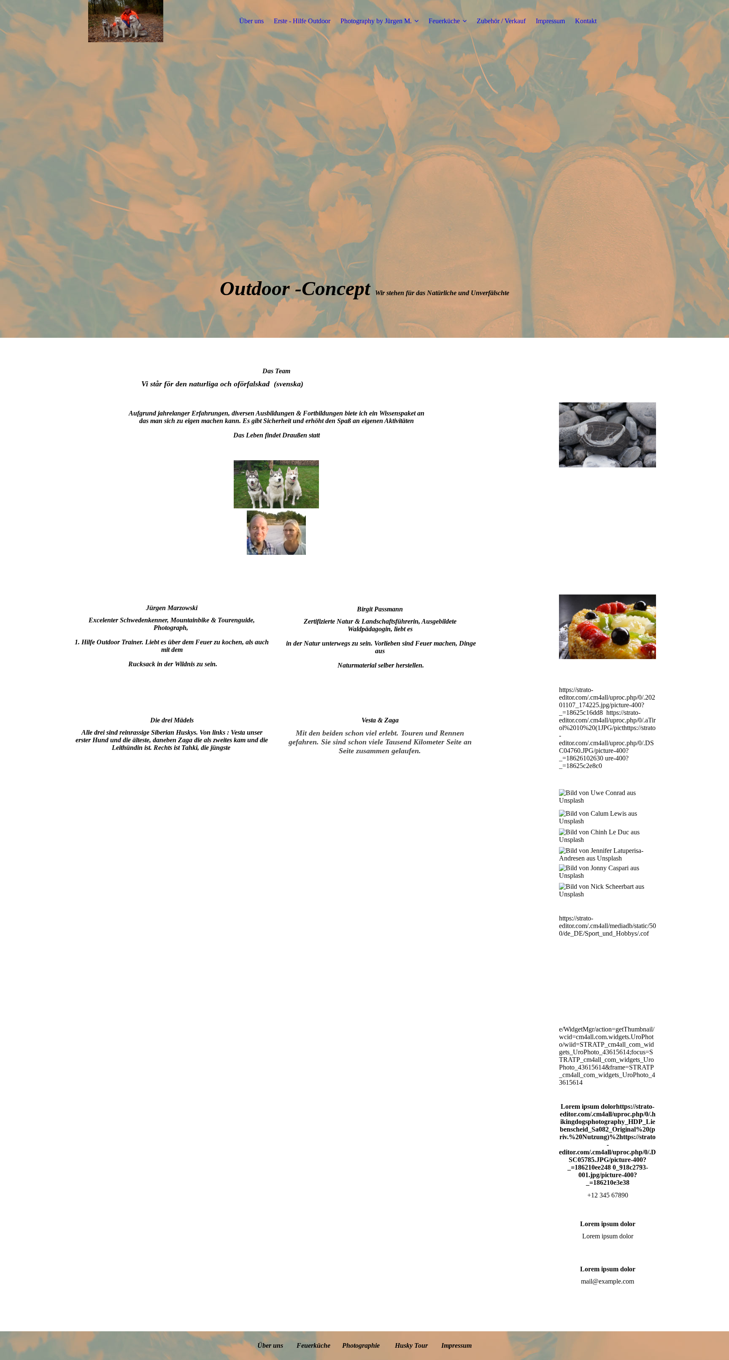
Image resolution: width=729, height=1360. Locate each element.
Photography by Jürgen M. (376, 20)
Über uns (251, 20)
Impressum (550, 20)
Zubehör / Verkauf (501, 20)
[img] (125, 21)
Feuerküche (444, 20)
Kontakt (586, 20)
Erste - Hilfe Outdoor (302, 20)
